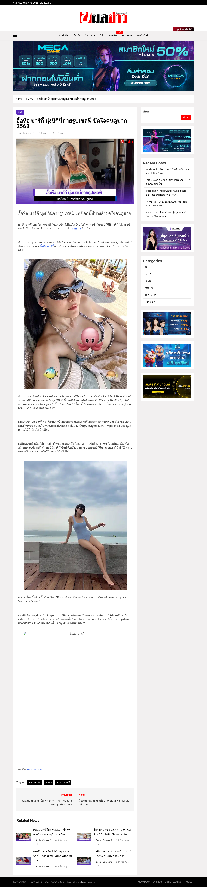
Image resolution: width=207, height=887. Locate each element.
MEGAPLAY (144, 882)
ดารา (49, 782)
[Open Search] (193, 35)
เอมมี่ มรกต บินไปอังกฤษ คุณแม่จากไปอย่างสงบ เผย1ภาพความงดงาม (53, 856)
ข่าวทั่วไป (64, 35)
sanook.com (35, 769)
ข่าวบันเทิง (35, 782)
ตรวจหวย (127, 35)
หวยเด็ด (114, 34)
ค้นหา (146, 111)
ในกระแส (90, 35)
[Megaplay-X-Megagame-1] (103, 66)
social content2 (27, 133)
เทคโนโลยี (142, 35)
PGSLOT (189, 882)
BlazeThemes (87, 882)
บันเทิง (76, 35)
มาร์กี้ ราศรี (63, 782)
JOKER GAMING (173, 882)
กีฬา (102, 35)
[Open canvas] (15, 35)
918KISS (157, 882)
